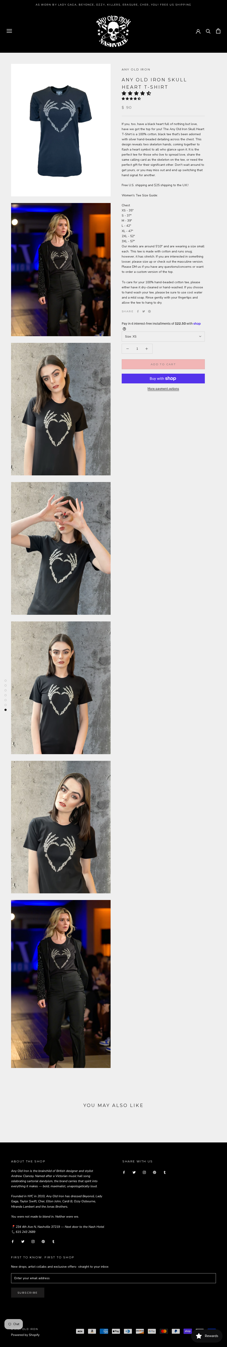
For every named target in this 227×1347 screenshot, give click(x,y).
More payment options (163, 389)
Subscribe (28, 1292)
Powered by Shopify (25, 1335)
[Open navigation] (9, 31)
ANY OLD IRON (136, 69)
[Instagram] (33, 1241)
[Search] (208, 31)
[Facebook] (138, 311)
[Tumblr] (53, 1241)
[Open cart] (218, 30)
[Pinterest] (149, 311)
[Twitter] (143, 311)
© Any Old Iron (24, 1329)
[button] (138, 93)
